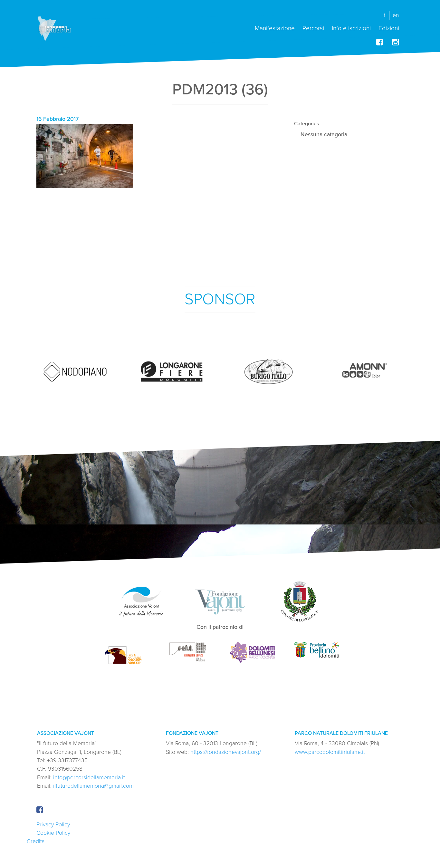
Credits (35, 841)
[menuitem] (275, 25)
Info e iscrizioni (351, 27)
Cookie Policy (53, 833)
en (396, 15)
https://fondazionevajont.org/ (225, 752)
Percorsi (313, 27)
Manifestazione (275, 27)
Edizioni (388, 27)
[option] (75, 371)
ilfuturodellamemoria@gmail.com (93, 786)
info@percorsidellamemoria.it (89, 777)
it (383, 15)
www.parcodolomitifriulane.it (330, 752)
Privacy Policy (53, 824)
